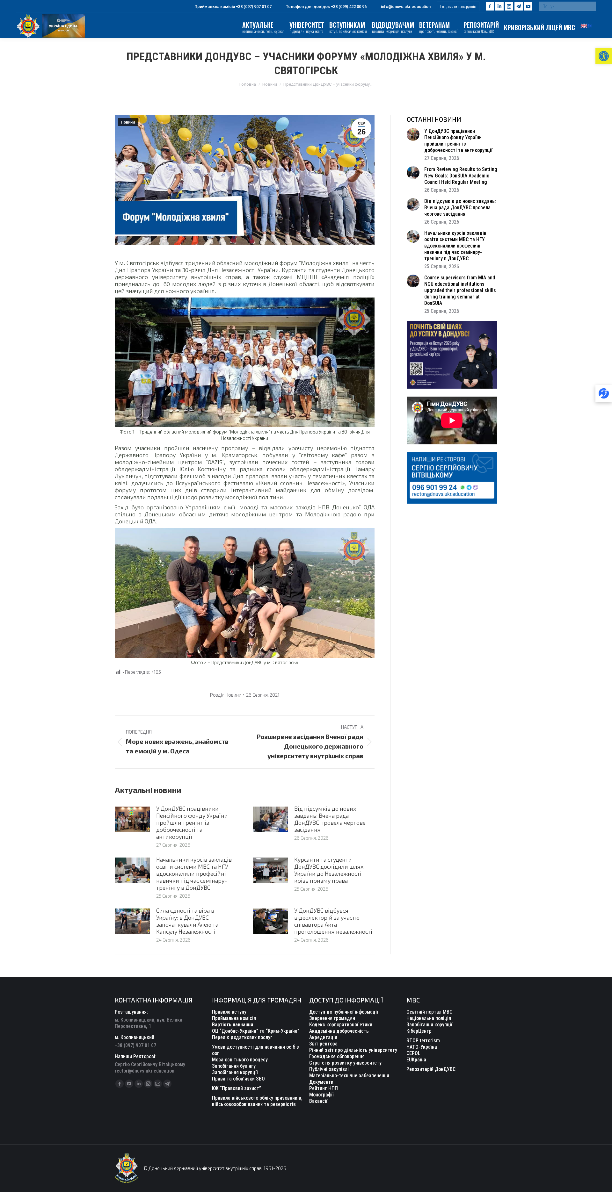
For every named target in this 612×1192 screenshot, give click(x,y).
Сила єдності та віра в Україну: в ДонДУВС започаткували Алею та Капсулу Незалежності (187, 921)
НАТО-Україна (421, 1047)
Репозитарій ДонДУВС (430, 1069)
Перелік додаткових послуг (242, 1037)
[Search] (589, 6)
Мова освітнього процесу (240, 1060)
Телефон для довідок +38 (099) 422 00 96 (326, 6)
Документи (321, 1082)
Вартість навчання (232, 1025)
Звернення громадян (332, 1018)
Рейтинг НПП (323, 1088)
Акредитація (323, 1037)
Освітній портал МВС (429, 1012)
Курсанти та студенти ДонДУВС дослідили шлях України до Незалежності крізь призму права (328, 870)
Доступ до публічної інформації (343, 1012)
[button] (603, 56)
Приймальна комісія (234, 1018)
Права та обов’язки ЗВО (238, 1079)
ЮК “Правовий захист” (236, 1088)
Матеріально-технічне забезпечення (349, 1076)
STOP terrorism (423, 1041)
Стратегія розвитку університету (345, 1063)
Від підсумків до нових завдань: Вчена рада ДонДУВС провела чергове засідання (330, 819)
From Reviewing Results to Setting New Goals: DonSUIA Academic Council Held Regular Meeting (460, 175)
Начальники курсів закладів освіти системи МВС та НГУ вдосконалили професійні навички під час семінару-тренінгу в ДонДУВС (194, 873)
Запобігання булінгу (234, 1066)
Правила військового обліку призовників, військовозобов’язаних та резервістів (257, 1101)
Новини (128, 122)
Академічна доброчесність (339, 1031)
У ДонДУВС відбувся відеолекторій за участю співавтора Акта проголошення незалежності (333, 921)
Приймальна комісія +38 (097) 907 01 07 (233, 6)
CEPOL (413, 1053)
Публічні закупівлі (329, 1069)
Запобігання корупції (235, 1072)
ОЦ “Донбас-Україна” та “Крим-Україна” (255, 1031)
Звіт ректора (323, 1044)
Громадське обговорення (337, 1056)
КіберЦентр (419, 1031)
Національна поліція (428, 1018)
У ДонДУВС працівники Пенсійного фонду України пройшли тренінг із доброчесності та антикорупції (192, 822)
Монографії (321, 1095)
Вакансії (318, 1101)
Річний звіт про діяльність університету (353, 1050)
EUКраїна (416, 1060)
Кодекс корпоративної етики (340, 1025)
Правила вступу (229, 1012)
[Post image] (132, 819)
